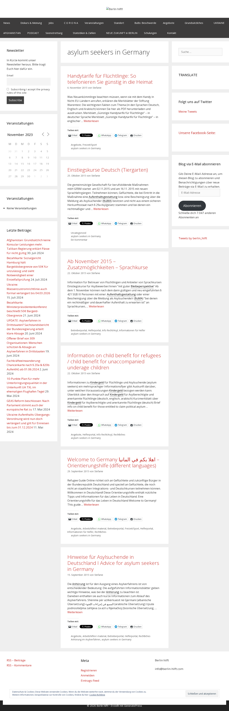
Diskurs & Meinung (31, 22)
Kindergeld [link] (97, 382)
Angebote (168, 22)
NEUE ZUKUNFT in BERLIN (121, 33)
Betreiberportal (79, 330)
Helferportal (94, 330)
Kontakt (171, 33)
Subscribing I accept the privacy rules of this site (28, 91)
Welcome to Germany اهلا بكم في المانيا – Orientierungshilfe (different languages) (113, 462)
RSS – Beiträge (16, 660)
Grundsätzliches (194, 22)
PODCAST (33, 33)
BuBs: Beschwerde (145, 22)
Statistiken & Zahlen (84, 33)
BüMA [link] (107, 201)
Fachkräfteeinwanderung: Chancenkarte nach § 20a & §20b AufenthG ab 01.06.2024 (28, 365)
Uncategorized (78, 232)
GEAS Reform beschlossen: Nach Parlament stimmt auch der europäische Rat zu (28, 405)
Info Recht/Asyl (110, 330)
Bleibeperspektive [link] (142, 286)
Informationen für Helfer (132, 330)
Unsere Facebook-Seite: (197, 133)
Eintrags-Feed (90, 680)
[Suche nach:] (200, 52)
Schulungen (150, 33)
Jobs (51, 22)
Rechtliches (119, 434)
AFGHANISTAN (12, 33)
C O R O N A (71, 22)
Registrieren (89, 670)
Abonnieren (192, 206)
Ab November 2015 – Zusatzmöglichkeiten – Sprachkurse (107, 264)
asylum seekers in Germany (86, 148)
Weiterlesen (91, 121)
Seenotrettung (54, 33)
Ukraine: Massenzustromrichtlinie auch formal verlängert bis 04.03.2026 (28, 289)
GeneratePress (133, 705)
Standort (119, 22)
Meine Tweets (188, 111)
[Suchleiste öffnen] (224, 33)
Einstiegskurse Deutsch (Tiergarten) (107, 169)
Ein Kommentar (79, 239)
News (6, 22)
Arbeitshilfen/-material (94, 528)
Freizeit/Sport (90, 144)
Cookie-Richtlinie (97, 694)
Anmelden (87, 675)
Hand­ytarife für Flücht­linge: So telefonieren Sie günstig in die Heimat (110, 78)
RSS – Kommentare (19, 665)
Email (10, 75)
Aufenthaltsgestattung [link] (103, 197)
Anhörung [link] (78, 584)
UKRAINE (219, 22)
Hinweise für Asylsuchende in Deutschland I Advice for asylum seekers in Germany (113, 562)
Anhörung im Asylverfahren (85, 639)
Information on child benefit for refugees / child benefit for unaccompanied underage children (114, 361)
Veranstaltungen (94, 22)
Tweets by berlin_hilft (193, 238)
